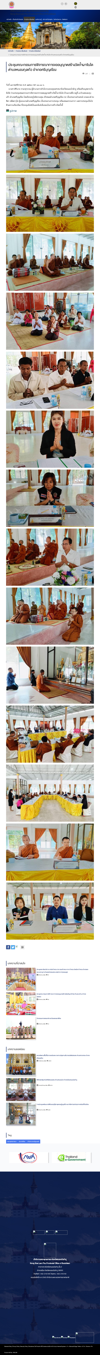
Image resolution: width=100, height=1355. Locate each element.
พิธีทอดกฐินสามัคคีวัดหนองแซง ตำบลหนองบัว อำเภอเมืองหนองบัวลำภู (57, 1080)
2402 (49, 1110)
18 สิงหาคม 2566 (42, 1061)
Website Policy (8, 1346)
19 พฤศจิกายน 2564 (43, 1085)
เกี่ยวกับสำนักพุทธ (18, 19)
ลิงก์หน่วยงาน (57, 19)
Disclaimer (31, 1346)
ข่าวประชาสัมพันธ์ (29, 19)
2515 (51, 1085)
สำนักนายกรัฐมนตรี (33, 1141)
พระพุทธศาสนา (11, 1141)
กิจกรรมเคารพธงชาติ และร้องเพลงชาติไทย (49, 1018)
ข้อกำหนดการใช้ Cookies (41, 1346)
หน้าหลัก (9, 19)
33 (48, 999)
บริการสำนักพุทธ (48, 19)
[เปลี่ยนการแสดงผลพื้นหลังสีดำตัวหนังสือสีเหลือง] (76, 3)
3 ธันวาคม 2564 (42, 1110)
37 (48, 975)
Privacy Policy (16, 1346)
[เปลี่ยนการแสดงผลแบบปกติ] (76, 7)
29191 (49, 1061)
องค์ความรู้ (38, 19)
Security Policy (24, 1346)
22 (48, 1024)
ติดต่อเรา (65, 19)
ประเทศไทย (22, 1141)
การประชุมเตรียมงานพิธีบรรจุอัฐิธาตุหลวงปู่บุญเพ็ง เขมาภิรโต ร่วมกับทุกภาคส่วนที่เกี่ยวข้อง (63, 1104)
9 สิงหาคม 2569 (41, 975)
